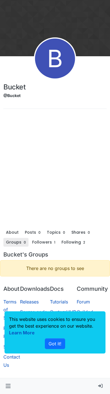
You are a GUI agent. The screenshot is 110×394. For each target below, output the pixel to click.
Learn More (22, 333)
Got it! (55, 343)
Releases (29, 302)
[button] (8, 386)
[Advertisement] (55, 170)
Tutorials (59, 302)
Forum (83, 302)
